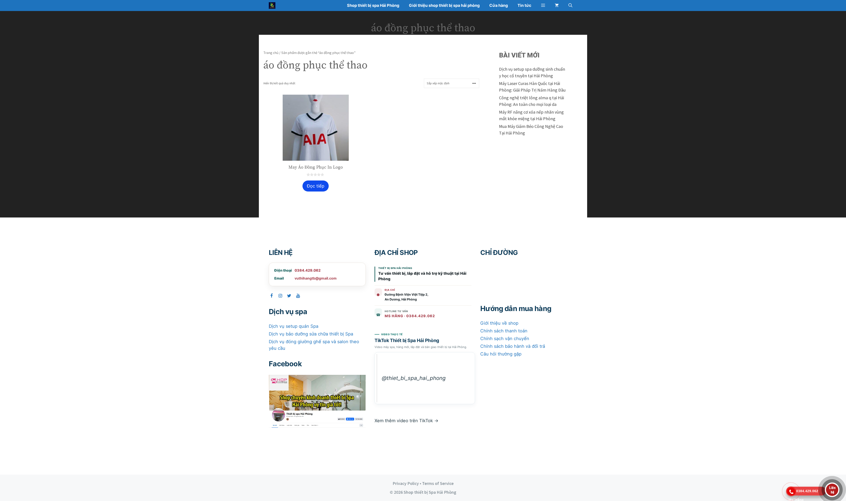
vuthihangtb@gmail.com (316, 278)
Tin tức (524, 5)
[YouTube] (298, 296)
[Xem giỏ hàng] (557, 5)
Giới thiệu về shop (499, 323)
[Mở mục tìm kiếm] (570, 5)
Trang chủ (270, 52)
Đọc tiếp (315, 186)
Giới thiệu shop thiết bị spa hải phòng (444, 5)
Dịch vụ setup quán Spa (293, 326)
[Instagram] (280, 296)
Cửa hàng (498, 5)
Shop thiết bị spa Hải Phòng (373, 5)
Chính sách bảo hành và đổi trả (512, 346)
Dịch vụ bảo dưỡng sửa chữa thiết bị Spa (311, 334)
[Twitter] (289, 296)
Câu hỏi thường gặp (500, 354)
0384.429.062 (308, 270)
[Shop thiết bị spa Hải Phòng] (273, 5)
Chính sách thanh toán (503, 330)
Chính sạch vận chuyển (504, 338)
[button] (543, 5)
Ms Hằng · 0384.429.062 (410, 316)
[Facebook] (271, 296)
